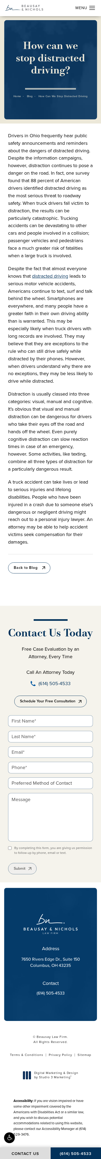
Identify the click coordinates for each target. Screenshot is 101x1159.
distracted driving (50, 276)
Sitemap (84, 1054)
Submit (19, 868)
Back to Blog (26, 567)
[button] (9, 1137)
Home (17, 96)
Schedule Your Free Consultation (47, 701)
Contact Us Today (50, 633)
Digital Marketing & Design (56, 1075)
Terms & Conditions (26, 1054)
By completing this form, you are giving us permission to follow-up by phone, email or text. (53, 850)
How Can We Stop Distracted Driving (63, 96)
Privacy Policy (60, 1054)
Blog (30, 96)
